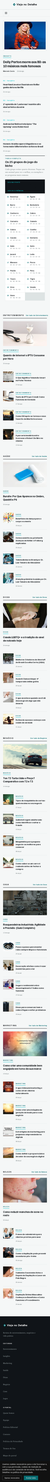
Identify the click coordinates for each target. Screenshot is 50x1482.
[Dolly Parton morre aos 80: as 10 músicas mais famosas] (25, 35)
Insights (6, 1356)
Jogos (5, 1398)
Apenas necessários (12, 1478)
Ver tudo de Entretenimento (37, 315)
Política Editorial (10, 1427)
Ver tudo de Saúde (39, 456)
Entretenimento (10, 1349)
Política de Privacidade (13, 1441)
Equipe (6, 1420)
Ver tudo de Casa (40, 885)
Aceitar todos (31, 1478)
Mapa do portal (10, 1455)
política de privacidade (23, 1472)
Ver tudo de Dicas (40, 597)
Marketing (7, 1363)
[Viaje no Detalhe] (15, 1325)
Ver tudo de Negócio (38, 738)
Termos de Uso (9, 1448)
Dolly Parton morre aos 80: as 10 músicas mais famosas (24, 64)
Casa (5, 1391)
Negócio (6, 1384)
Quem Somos (8, 1413)
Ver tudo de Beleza (39, 1172)
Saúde (5, 1370)
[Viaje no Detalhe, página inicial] (25, 4)
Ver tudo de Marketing (38, 1025)
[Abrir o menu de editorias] (6, 13)
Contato (6, 1434)
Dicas (5, 1377)
